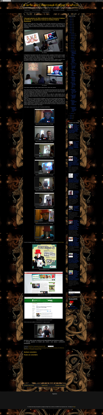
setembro (73, 38)
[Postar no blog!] (49, 346)
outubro (72, 37)
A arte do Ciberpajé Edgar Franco (50, 5)
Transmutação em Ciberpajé (58, 10)
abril (72, 46)
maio (72, 45)
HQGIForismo (26, 349)
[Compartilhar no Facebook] (51, 346)
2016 (71, 115)
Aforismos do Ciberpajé (37, 347)
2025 (71, 19)
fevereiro (73, 50)
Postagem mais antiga (60, 385)
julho (72, 42)
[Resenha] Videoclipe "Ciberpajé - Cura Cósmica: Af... (73, 85)
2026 (71, 17)
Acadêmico (30, 347)
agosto (72, 40)
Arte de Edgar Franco (45, 347)
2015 (71, 116)
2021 (71, 25)
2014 (71, 118)
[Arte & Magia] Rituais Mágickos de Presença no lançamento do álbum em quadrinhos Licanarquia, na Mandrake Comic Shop (74, 145)
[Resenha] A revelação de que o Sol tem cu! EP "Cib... (73, 91)
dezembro (73, 33)
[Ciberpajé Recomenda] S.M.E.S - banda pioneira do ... (73, 103)
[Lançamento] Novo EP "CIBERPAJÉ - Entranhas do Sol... (73, 109)
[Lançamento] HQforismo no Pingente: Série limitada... (73, 53)
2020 (71, 27)
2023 (71, 22)
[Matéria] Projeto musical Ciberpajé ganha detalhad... (73, 60)
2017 (71, 32)
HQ (58, 347)
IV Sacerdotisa (31, 349)
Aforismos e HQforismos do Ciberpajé (32, 12)
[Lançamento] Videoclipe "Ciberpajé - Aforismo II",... (73, 97)
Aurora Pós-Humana (36, 10)
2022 (71, 24)
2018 (71, 30)
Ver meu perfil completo (73, 308)
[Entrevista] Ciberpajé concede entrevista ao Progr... (73, 79)
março (72, 48)
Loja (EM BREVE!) (45, 12)
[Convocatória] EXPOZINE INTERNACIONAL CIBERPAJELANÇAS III (74, 209)
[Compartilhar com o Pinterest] (53, 346)
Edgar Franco (72, 306)
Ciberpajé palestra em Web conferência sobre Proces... (73, 73)
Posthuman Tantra (46, 10)
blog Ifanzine (48, 242)
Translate (73, 294)
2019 (71, 29)
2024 (71, 21)
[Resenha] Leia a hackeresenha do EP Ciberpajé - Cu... (73, 66)
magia (40, 349)
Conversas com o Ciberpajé (72, 10)
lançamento (37, 349)
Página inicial (27, 10)
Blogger (74, 406)
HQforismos (62, 347)
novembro (73, 35)
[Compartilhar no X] (50, 346)
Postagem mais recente (29, 385)
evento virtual (42, 242)
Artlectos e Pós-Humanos (53, 347)
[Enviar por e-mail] (48, 346)
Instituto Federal (61, 242)
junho (72, 43)
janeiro (72, 113)
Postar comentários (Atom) (46, 388)
